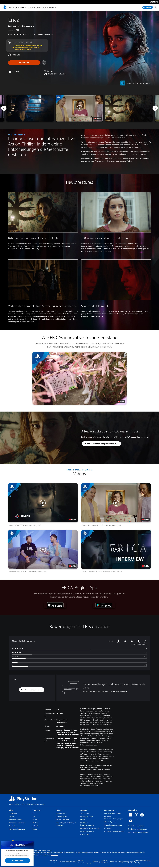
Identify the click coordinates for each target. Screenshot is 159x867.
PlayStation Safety (86, 816)
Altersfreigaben (109, 822)
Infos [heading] (11, 810)
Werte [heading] (58, 810)
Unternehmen (13, 826)
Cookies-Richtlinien (106, 862)
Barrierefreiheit (61, 816)
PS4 (34, 816)
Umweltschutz (61, 813)
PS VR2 (35, 820)
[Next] (155, 108)
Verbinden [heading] (132, 810)
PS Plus (29, 7)
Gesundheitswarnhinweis (113, 825)
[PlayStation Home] (5, 7)
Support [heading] (83, 810)
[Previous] (3, 108)
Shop (10, 7)
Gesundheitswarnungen (88, 767)
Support (51, 7)
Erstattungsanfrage (87, 831)
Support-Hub (85, 813)
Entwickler (108, 828)
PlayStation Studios (15, 820)
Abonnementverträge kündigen (142, 862)
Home (11, 804)
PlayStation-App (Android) (137, 829)
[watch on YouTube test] (98, 118)
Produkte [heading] (36, 810)
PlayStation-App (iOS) (135, 826)
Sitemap (97, 862)
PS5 (16, 7)
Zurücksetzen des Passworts (90, 828)
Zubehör (37, 7)
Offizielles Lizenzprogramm (114, 831)
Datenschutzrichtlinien (67, 862)
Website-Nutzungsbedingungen (84, 862)
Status (82, 820)
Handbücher (84, 834)
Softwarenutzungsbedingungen (122, 862)
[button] (79, 108)
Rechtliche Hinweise (53, 862)
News (44, 7)
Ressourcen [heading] (109, 810)
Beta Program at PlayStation (138, 832)
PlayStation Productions (17, 823)
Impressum (13, 813)
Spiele (22, 7)
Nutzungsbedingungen (112, 813)
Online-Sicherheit (62, 820)
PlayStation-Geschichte (17, 829)
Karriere (11, 816)
